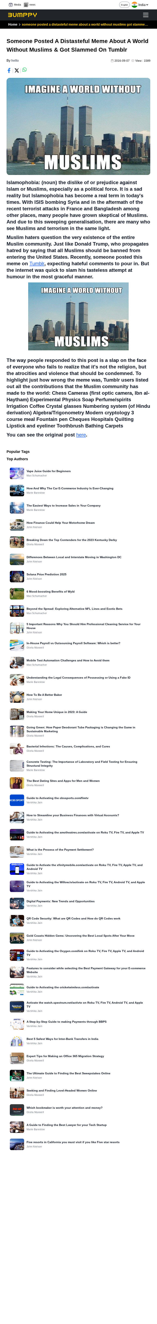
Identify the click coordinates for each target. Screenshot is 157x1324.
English (124, 5)
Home (12, 24)
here (81, 435)
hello (15, 60)
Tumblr (36, 263)
